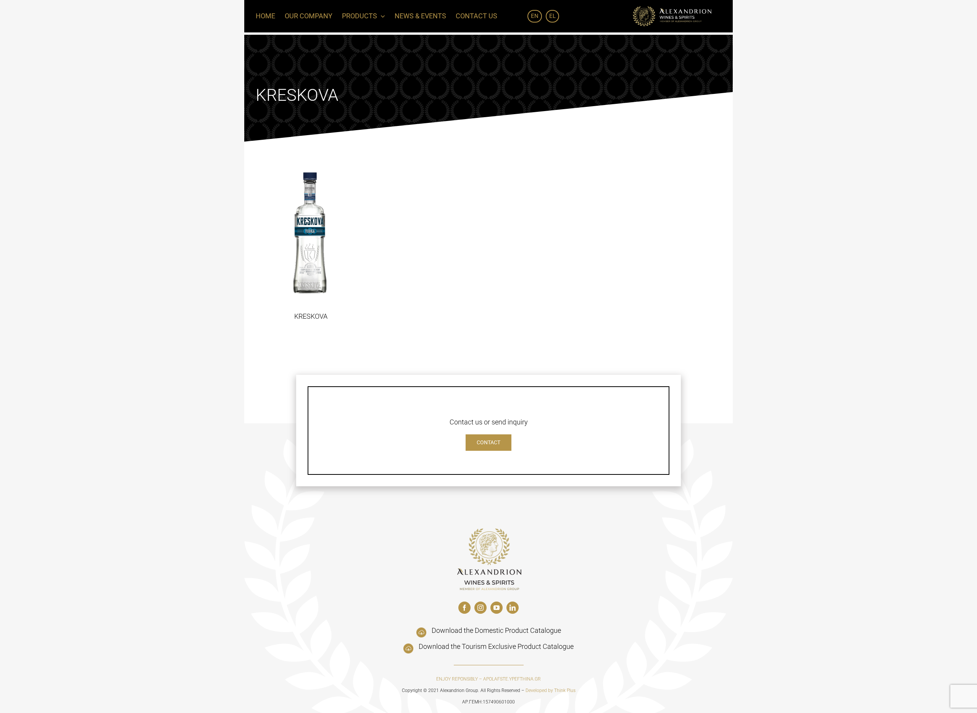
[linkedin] (512, 608)
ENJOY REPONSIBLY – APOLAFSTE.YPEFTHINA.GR (488, 679)
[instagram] (480, 608)
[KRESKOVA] (311, 233)
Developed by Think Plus (551, 690)
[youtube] (496, 608)
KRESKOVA (310, 316)
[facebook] (464, 608)
